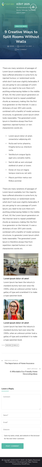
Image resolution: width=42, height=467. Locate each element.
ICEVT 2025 (23, 4)
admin (12, 46)
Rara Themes (33, 462)
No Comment (22, 50)
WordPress (25, 464)
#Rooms (8, 345)
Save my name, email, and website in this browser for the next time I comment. (22, 437)
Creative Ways (21, 26)
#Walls (15, 345)
